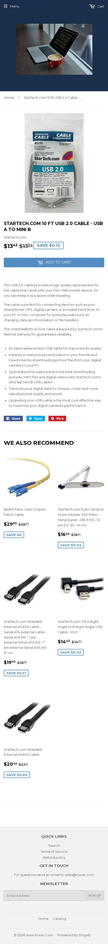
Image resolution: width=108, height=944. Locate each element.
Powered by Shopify (74, 935)
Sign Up (94, 895)
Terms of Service (54, 852)
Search (54, 846)
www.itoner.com (39, 935)
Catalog (59, 918)
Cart (100, 6)
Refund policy (54, 858)
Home (9, 98)
